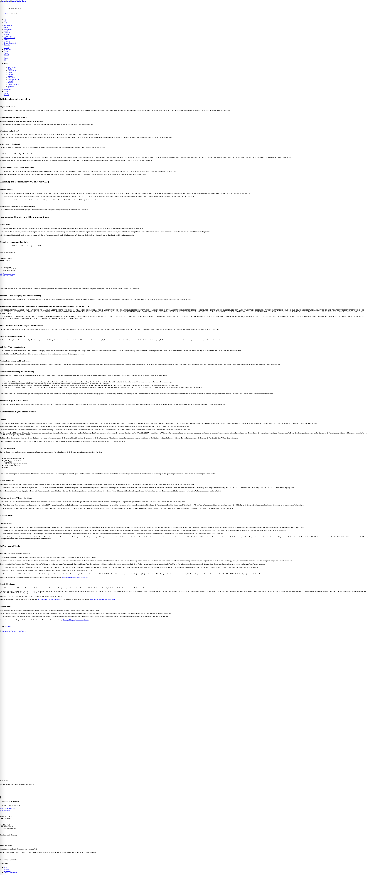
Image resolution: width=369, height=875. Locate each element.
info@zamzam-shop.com (7, 274)
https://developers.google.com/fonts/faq (49, 599)
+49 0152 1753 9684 (6, 275)
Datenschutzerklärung (10, 872)
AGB (5, 867)
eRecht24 (8, 626)
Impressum (7, 871)
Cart (6, 13)
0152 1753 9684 (5, 810)
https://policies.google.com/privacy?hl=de (74, 577)
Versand (6, 869)
